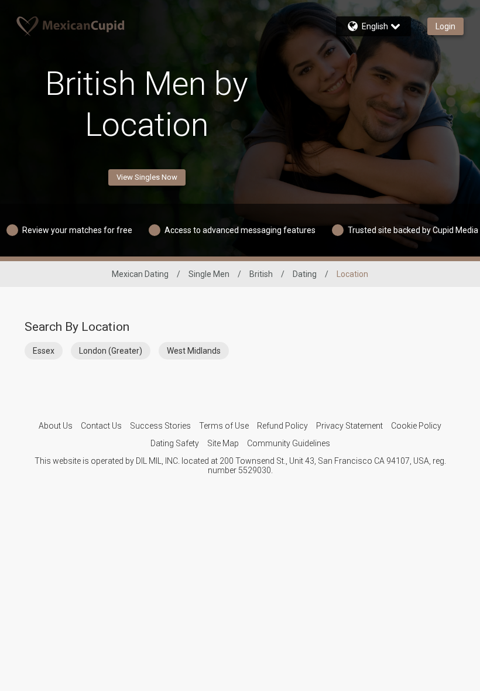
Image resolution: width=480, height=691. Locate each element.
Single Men (208, 274)
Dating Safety (174, 443)
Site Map (223, 443)
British (261, 274)
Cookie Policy (416, 425)
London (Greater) (110, 350)
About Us (56, 425)
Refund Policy (282, 425)
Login (445, 26)
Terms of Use (224, 425)
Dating (305, 274)
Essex (43, 350)
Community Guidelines (288, 443)
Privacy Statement (349, 425)
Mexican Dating (140, 274)
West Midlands (194, 350)
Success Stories (160, 425)
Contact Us (101, 425)
